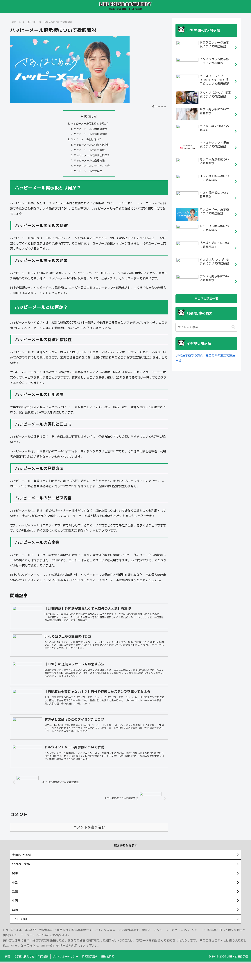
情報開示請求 (89, 956)
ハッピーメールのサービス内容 (92, 166)
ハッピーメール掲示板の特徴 (90, 129)
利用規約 (43, 956)
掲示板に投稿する (24, 956)
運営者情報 (107, 956)
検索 (7, 956)
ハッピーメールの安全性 (88, 171)
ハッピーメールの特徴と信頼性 (92, 145)
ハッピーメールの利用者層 (89, 150)
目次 (84, 116)
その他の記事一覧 (206, 299)
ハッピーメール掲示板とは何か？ (90, 123)
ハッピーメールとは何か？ (86, 139)
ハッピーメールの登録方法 (89, 160)
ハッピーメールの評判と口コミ (92, 155)
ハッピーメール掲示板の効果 (90, 134)
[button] (233, 327)
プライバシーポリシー (65, 956)
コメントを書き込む (89, 827)
